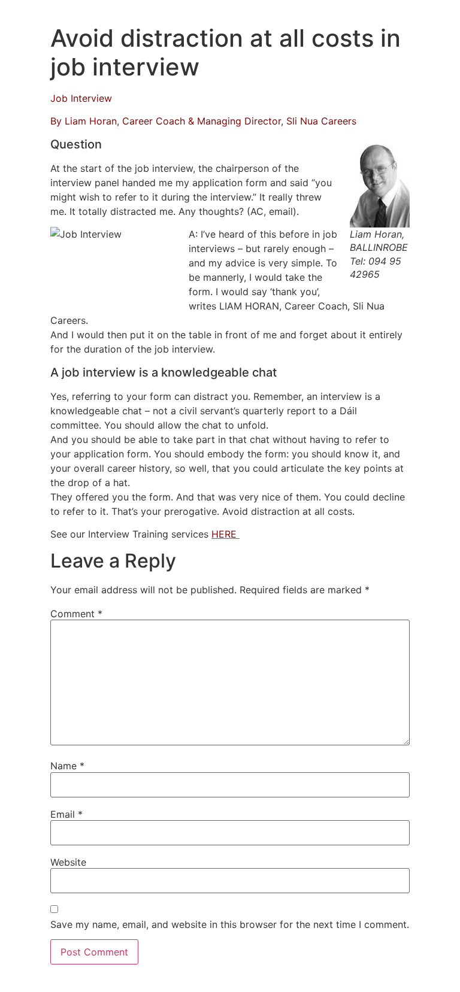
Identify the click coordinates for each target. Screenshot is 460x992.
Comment (76, 613)
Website (68, 862)
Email (66, 814)
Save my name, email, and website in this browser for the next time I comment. (229, 924)
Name (67, 765)
